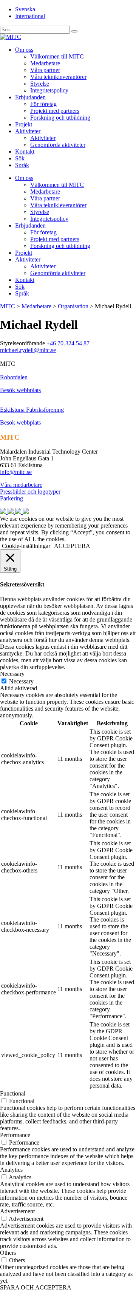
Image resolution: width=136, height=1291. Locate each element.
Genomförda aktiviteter (57, 145)
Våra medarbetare (21, 485)
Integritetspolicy (49, 90)
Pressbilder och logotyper (30, 491)
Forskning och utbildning (60, 117)
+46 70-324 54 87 (68, 343)
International (30, 16)
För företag (43, 104)
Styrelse (39, 83)
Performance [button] (15, 1135)
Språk (22, 165)
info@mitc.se (16, 472)
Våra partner (45, 70)
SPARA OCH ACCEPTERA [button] (35, 1287)
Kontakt (24, 151)
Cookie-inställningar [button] (26, 546)
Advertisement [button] (17, 1211)
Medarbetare (45, 63)
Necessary (21, 681)
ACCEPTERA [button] (72, 546)
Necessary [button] (12, 674)
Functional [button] (12, 1093)
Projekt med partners (54, 111)
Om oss (24, 49)
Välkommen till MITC (57, 56)
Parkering (11, 498)
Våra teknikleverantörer (58, 77)
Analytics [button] (11, 1169)
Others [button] (8, 1252)
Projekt (23, 124)
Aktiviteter (27, 131)
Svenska (25, 9)
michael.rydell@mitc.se (28, 350)
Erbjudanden (30, 97)
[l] (74, 31)
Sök (20, 158)
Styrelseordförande (22, 343)
